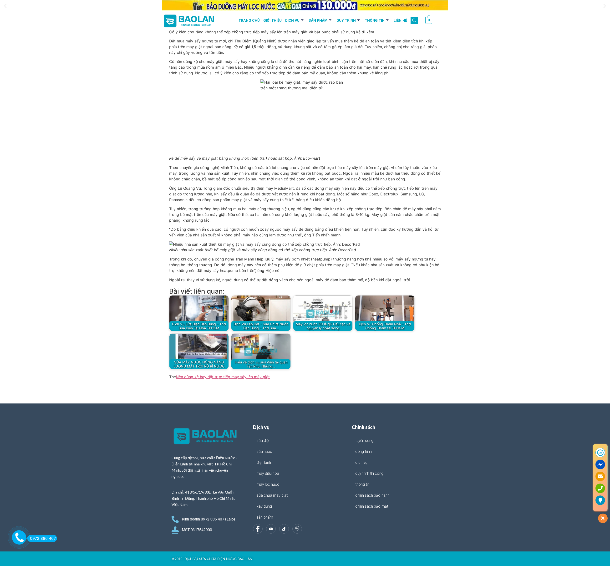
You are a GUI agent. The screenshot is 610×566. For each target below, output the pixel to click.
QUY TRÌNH (346, 20)
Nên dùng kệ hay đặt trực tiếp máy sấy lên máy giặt (223, 376)
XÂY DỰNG (264, 506)
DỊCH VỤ (292, 20)
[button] (5, 6)
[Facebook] (258, 529)
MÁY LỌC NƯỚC (268, 484)
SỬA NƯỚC (264, 451)
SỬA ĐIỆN (263, 440)
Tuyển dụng (364, 440)
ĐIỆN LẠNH (264, 462)
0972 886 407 (43, 538)
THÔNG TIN (375, 20)
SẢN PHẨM (318, 20)
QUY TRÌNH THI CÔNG (369, 473)
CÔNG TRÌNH (363, 451)
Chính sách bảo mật (371, 506)
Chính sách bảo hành (372, 495)
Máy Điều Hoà (268, 473)
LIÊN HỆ (400, 20)
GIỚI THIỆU (272, 20)
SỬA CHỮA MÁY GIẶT (272, 495)
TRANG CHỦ (249, 20)
